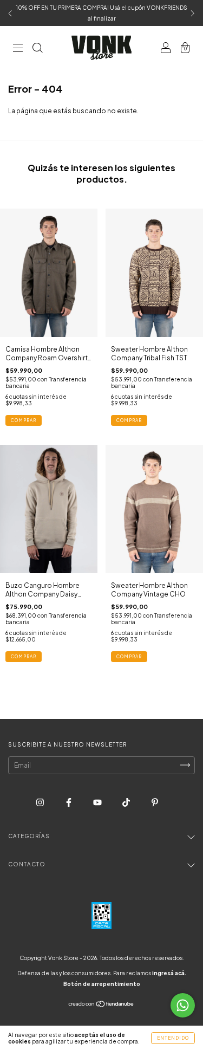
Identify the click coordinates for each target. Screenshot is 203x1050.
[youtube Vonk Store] (98, 802)
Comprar (23, 420)
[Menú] (17, 49)
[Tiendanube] (101, 1005)
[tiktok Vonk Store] (126, 802)
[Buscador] (37, 49)
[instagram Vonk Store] (40, 802)
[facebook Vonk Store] (69, 802)
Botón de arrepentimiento (101, 984)
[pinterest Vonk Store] (155, 802)
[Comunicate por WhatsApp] (183, 1005)
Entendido (173, 1038)
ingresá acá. (169, 973)
